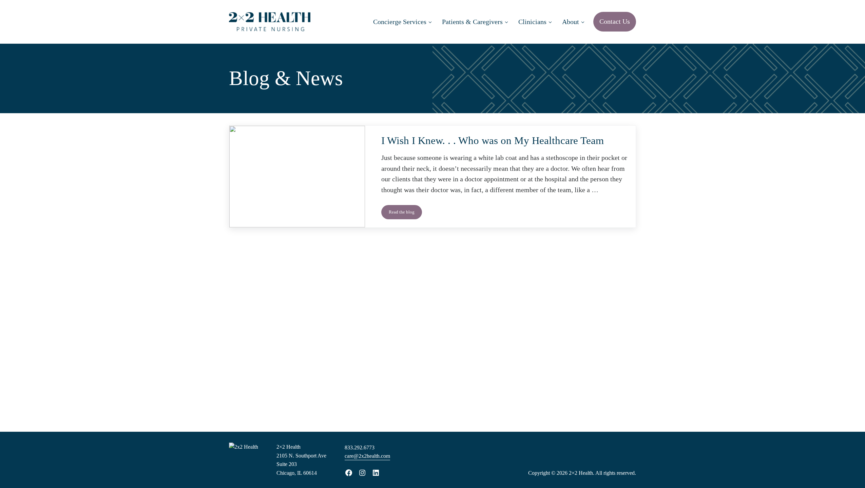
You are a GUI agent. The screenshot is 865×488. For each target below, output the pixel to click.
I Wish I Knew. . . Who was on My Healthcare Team (492, 140)
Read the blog (405, 213)
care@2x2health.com (367, 456)
